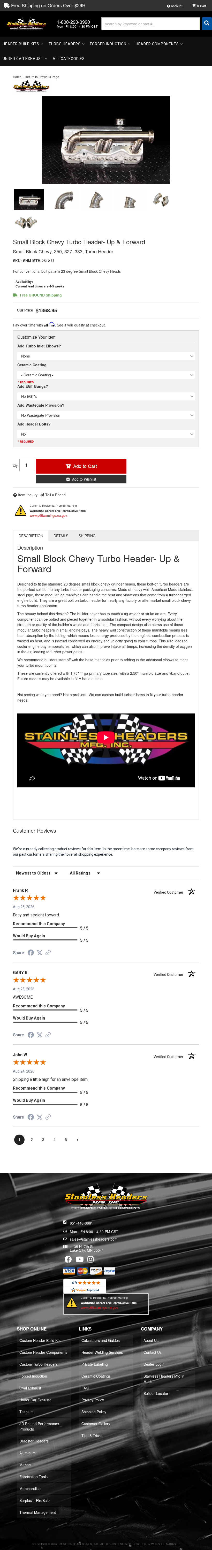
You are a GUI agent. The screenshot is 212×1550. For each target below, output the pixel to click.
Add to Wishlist (84, 479)
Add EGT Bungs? (32, 386)
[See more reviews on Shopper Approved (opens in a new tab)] (48, 953)
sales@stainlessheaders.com (94, 1239)
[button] (156, 23)
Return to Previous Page (42, 76)
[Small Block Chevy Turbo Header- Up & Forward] (106, 140)
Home (17, 76)
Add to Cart (85, 465)
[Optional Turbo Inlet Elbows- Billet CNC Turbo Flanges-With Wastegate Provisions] (26, 221)
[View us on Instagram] (90, 1260)
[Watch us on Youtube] (79, 1260)
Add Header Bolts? (34, 424)
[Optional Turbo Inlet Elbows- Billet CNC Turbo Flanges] (161, 199)
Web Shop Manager (165, 1544)
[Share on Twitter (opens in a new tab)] (39, 953)
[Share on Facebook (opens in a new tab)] (31, 953)
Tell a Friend (55, 494)
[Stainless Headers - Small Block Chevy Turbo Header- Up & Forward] (31, 86)
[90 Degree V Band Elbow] (62, 199)
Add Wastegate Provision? (40, 405)
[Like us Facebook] (68, 1260)
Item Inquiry (27, 494)
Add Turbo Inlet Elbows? (39, 345)
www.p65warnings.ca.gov (48, 515)
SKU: (17, 260)
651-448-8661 (81, 1223)
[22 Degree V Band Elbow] (130, 199)
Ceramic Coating (32, 364)
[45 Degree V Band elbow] (96, 199)
